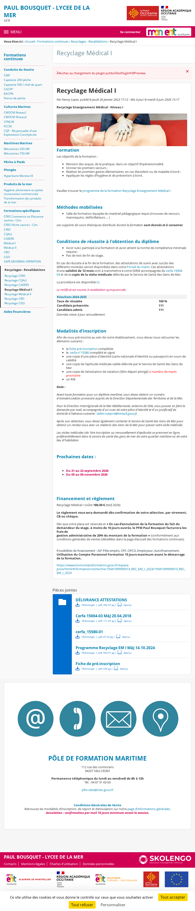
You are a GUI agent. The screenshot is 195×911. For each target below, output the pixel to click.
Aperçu (125, 605)
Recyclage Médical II (18, 294)
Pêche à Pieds (14, 162)
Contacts (10, 864)
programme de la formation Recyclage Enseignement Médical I (127, 191)
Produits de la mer (18, 184)
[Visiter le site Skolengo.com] (165, 863)
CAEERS (9, 239)
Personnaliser (113, 904)
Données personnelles (98, 864)
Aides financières (17, 311)
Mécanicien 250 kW (16, 149)
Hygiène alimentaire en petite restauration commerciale (23, 192)
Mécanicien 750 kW (16, 153)
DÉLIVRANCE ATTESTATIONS (101, 599)
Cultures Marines (17, 107)
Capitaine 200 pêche (17, 80)
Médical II (10, 248)
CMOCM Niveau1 (15, 112)
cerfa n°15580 (79, 352)
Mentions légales (33, 864)
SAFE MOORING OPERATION (22, 261)
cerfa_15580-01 (89, 631)
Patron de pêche (14, 98)
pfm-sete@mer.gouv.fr (97, 790)
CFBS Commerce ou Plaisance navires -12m (24, 218)
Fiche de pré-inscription (98, 663)
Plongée (10, 170)
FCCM (8, 126)
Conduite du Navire (19, 69)
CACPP (8, 89)
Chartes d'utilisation (64, 864)
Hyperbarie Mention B (18, 176)
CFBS (7, 230)
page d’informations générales (148, 809)
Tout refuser (82, 904)
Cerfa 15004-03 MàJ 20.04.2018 (103, 615)
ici (98, 282)
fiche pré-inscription (83, 349)
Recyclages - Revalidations (89, 41)
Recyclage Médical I (18, 290)
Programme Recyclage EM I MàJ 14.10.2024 (115, 647)
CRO (7, 252)
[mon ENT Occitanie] (168, 32)
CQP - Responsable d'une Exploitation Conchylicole (20, 133)
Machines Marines (18, 143)
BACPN (8, 94)
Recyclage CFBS (15, 276)
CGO (7, 257)
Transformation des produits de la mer (22, 200)
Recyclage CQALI (16, 280)
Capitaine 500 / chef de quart (23, 85)
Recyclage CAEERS (17, 285)
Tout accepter (173, 897)
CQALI (8, 234)
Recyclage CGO (15, 303)
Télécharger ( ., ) (99, 605)
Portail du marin (138, 267)
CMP (7, 75)
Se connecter (130, 32)
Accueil (30, 41)
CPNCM (9, 122)
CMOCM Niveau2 (15, 117)
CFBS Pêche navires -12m (21, 225)
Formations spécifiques (22, 211)
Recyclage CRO (14, 299)
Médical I (10, 243)
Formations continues (52, 41)
